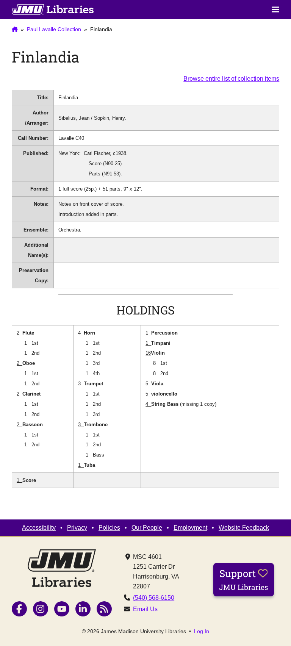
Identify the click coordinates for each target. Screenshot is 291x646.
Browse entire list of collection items (231, 78)
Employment (190, 527)
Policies (109, 527)
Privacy (77, 527)
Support (243, 579)
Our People (146, 527)
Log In (201, 631)
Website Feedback (244, 527)
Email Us (145, 608)
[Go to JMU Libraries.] (14, 29)
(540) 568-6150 (153, 597)
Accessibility (39, 527)
